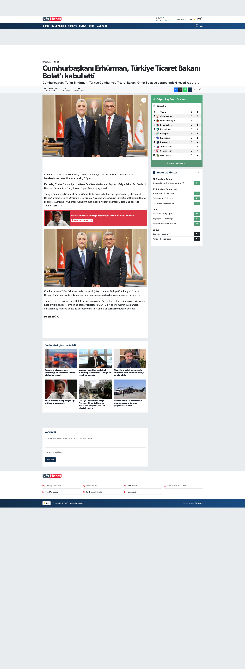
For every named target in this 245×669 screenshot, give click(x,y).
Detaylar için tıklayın (176, 163)
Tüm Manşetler (51, 492)
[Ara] (197, 26)
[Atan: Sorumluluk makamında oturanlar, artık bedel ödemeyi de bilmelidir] (130, 359)
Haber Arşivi (132, 492)
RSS (47, 503)
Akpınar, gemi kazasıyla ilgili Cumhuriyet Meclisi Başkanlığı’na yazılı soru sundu (95, 372)
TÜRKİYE (72, 26)
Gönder (50, 459)
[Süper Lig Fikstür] (199, 173)
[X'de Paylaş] (180, 89)
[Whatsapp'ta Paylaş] (185, 89)
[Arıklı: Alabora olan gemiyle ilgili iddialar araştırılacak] (61, 389)
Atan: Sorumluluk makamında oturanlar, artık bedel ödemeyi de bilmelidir (129, 372)
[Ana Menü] (201, 26)
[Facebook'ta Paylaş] (176, 89)
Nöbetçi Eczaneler (53, 486)
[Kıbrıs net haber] (52, 19)
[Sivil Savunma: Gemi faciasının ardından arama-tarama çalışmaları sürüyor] (130, 389)
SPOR (91, 26)
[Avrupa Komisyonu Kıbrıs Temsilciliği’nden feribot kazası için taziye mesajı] (61, 359)
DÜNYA (83, 26)
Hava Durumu (92, 486)
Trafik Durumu (132, 486)
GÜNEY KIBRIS (58, 26)
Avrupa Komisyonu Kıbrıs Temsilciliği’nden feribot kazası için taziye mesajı (60, 372)
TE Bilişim (199, 503)
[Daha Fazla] (190, 89)
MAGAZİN (101, 26)
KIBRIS (45, 26)
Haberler (46, 62)
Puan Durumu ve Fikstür (176, 486)
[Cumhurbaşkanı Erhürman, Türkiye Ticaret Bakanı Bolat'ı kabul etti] (95, 126)
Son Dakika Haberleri (94, 492)
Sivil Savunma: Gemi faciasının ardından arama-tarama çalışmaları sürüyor (128, 403)
